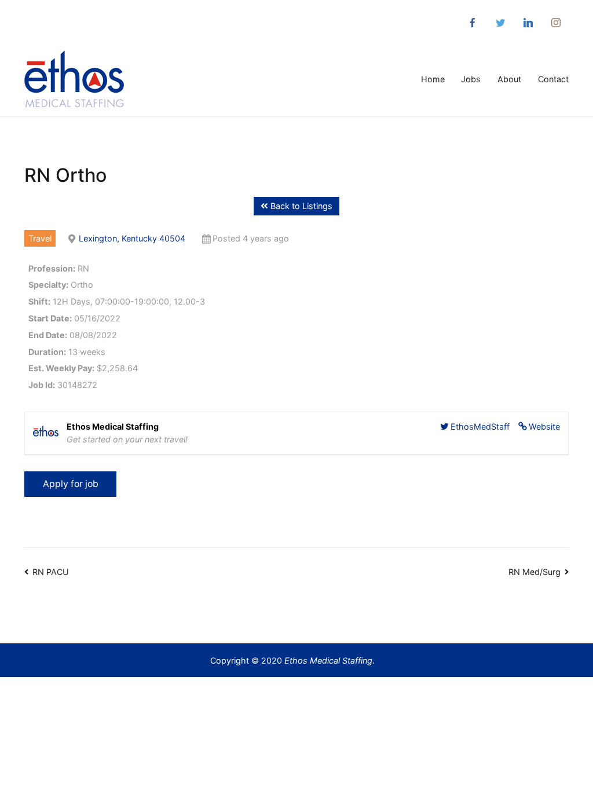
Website (544, 426)
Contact (553, 79)
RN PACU (50, 572)
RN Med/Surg (534, 572)
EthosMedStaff (480, 426)
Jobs (471, 79)
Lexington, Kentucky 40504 (132, 238)
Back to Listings (300, 206)
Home (433, 79)
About (509, 79)
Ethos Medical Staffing (328, 660)
